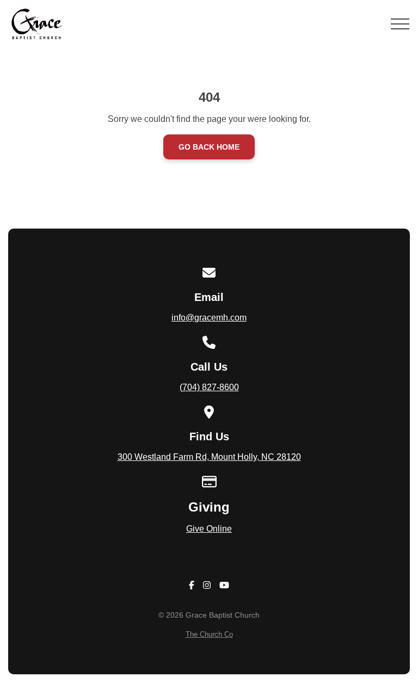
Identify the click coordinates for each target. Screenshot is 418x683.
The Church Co (209, 634)
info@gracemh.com (209, 317)
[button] (400, 24)
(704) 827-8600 (209, 387)
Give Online (209, 528)
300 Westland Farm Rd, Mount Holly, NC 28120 (209, 457)
